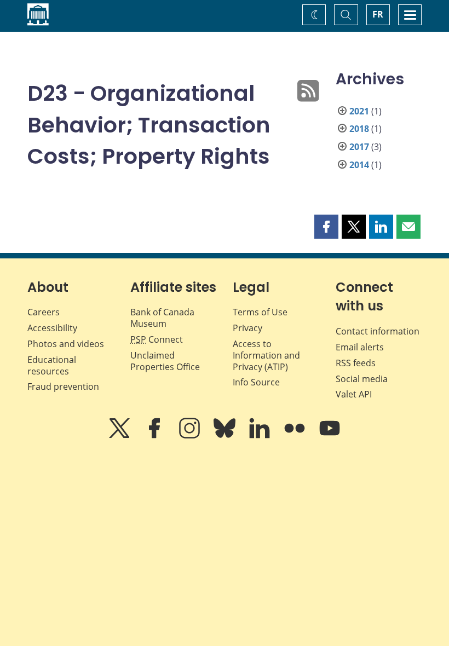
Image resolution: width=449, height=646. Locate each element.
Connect (156, 339)
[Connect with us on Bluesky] (225, 436)
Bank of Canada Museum (162, 318)
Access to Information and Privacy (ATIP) (266, 355)
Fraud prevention (63, 386)
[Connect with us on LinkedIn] (260, 436)
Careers (43, 312)
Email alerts (360, 347)
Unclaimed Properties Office (165, 361)
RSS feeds (356, 363)
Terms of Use (260, 312)
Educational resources (51, 365)
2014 (359, 165)
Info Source (256, 382)
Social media (362, 379)
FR (377, 14)
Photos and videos (65, 344)
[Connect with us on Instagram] (190, 436)
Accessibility (52, 328)
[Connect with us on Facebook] (155, 436)
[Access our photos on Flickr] (295, 436)
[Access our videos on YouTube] (329, 436)
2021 (359, 111)
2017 (359, 147)
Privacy (247, 328)
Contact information (377, 331)
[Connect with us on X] (120, 436)
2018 (359, 129)
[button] (326, 227)
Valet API (354, 394)
